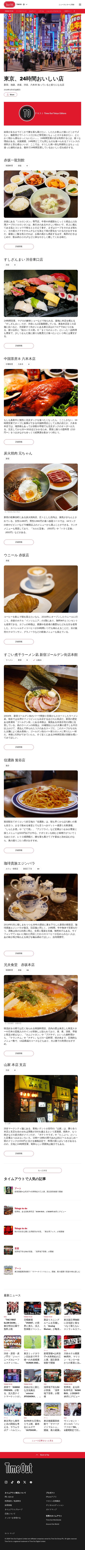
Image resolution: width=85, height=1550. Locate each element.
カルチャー (32, 11)
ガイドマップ (51, 1510)
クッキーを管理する (13, 1518)
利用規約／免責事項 (13, 1501)
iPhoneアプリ (51, 1497)
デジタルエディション (55, 1505)
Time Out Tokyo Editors (55, 114)
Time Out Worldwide (53, 1520)
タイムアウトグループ (13, 1510)
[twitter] (24, 1482)
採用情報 (8, 1505)
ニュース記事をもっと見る (42, 1441)
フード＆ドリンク (21, 11)
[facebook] (18, 1482)
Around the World (52, 1524)
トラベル (41, 11)
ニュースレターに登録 (66, 5)
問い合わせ (9, 1497)
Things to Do (9, 11)
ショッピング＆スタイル (53, 11)
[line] (31, 1482)
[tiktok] (12, 1482)
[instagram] (6, 1482)
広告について (10, 1514)
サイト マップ (9, 1533)
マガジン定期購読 (53, 1501)
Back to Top (44, 1455)
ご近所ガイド (68, 11)
